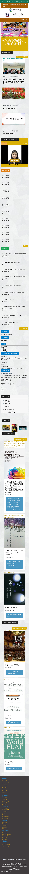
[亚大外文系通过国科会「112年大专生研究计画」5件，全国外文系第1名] (14, 30)
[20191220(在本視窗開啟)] (6, 428)
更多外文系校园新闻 (22, 56)
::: (1, 4)
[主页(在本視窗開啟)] (14, 10)
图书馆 (18, 4)
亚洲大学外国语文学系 (16, 2)
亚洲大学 (4, 4)
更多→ (25, 246)
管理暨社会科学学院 (11, 4)
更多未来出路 (23, 143)
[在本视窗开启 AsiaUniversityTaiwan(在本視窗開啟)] (14, 859)
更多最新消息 (23, 328)
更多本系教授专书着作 (20, 439)
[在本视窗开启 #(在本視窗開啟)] (3, 401)
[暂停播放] (25, 24)
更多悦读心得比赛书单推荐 (19, 628)
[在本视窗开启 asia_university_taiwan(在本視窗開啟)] (22, 859)
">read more (14, 504)
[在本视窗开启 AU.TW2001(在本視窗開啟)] (7, 859)
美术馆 (22, 4)
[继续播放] (22, 24)
